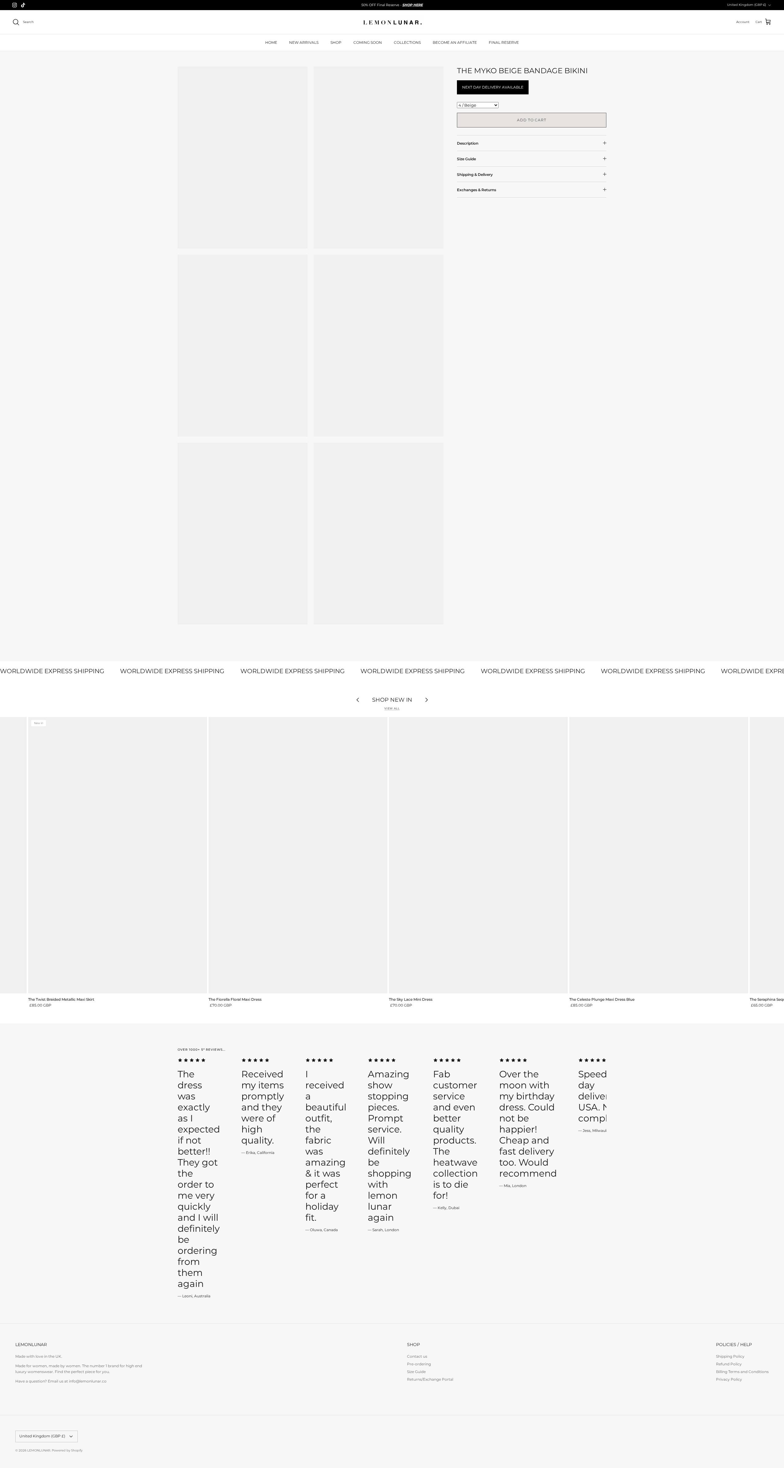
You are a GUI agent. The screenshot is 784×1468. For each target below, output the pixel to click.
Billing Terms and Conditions (742, 1371)
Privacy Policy (729, 1379)
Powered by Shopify (67, 1450)
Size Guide (466, 159)
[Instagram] (14, 5)
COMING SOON (367, 42)
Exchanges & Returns (476, 190)
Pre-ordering (419, 1364)
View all (392, 708)
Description (467, 143)
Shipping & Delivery (475, 174)
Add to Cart (532, 120)
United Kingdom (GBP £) (746, 5)
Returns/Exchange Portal (430, 1379)
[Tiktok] (23, 5)
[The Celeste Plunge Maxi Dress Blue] (658, 855)
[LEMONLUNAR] (392, 22)
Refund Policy (729, 1364)
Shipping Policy (730, 1356)
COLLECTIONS (407, 42)
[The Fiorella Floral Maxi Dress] (298, 855)
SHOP (335, 42)
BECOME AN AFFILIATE (455, 42)
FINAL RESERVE (504, 42)
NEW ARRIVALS (303, 42)
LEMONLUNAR (38, 1450)
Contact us (417, 1356)
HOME (271, 42)
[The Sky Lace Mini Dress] (478, 855)
